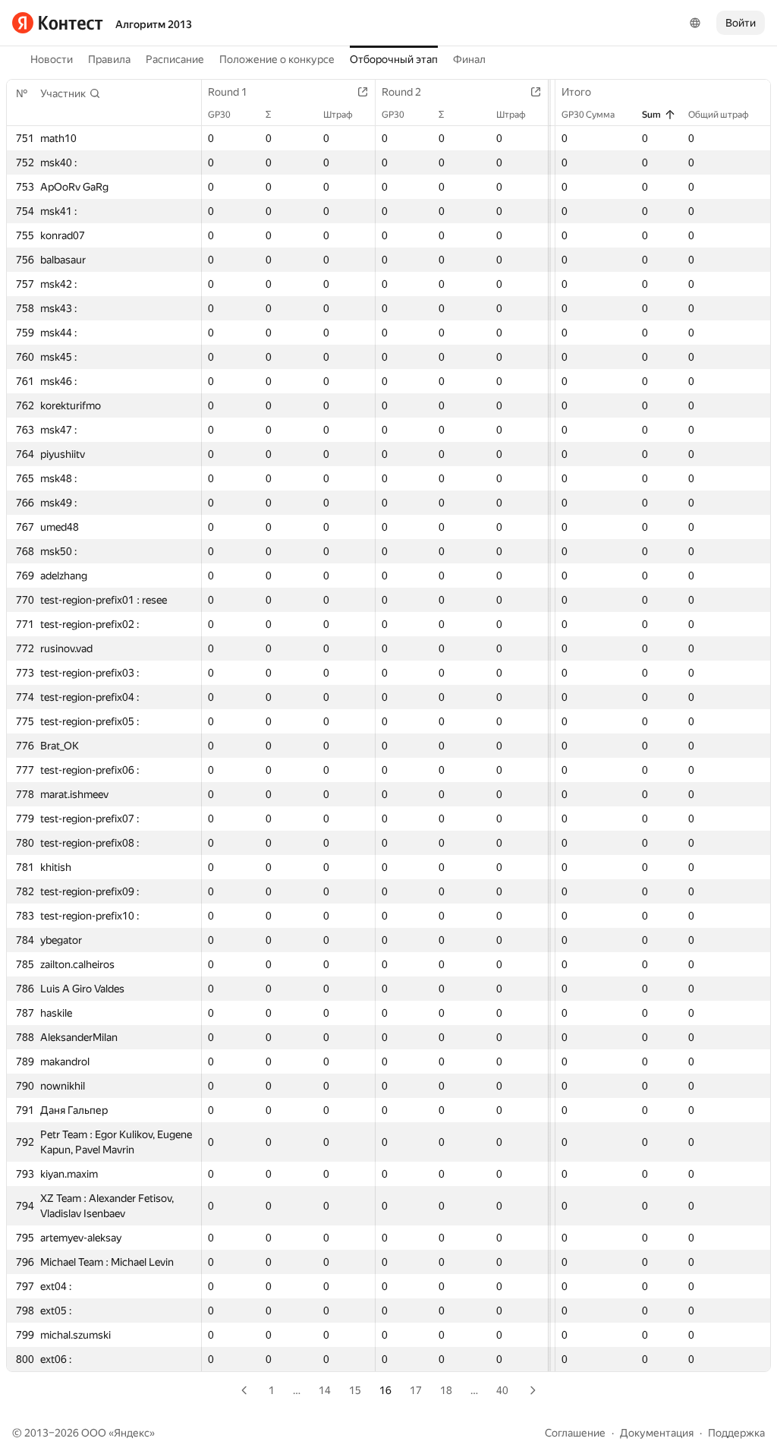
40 (502, 1390)
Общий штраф (718, 114)
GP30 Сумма (588, 114)
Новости (51, 59)
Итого (576, 92)
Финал (469, 59)
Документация (657, 1433)
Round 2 (401, 92)
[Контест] (57, 22)
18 (446, 1390)
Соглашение (575, 1433)
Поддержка (736, 1433)
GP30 (219, 114)
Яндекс (131, 1433)
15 (355, 1390)
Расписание (175, 59)
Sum (651, 114)
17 (416, 1390)
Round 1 (227, 92)
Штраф (338, 114)
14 (325, 1390)
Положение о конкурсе (277, 59)
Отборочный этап (394, 59)
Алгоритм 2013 (153, 24)
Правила (109, 59)
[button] (70, 93)
